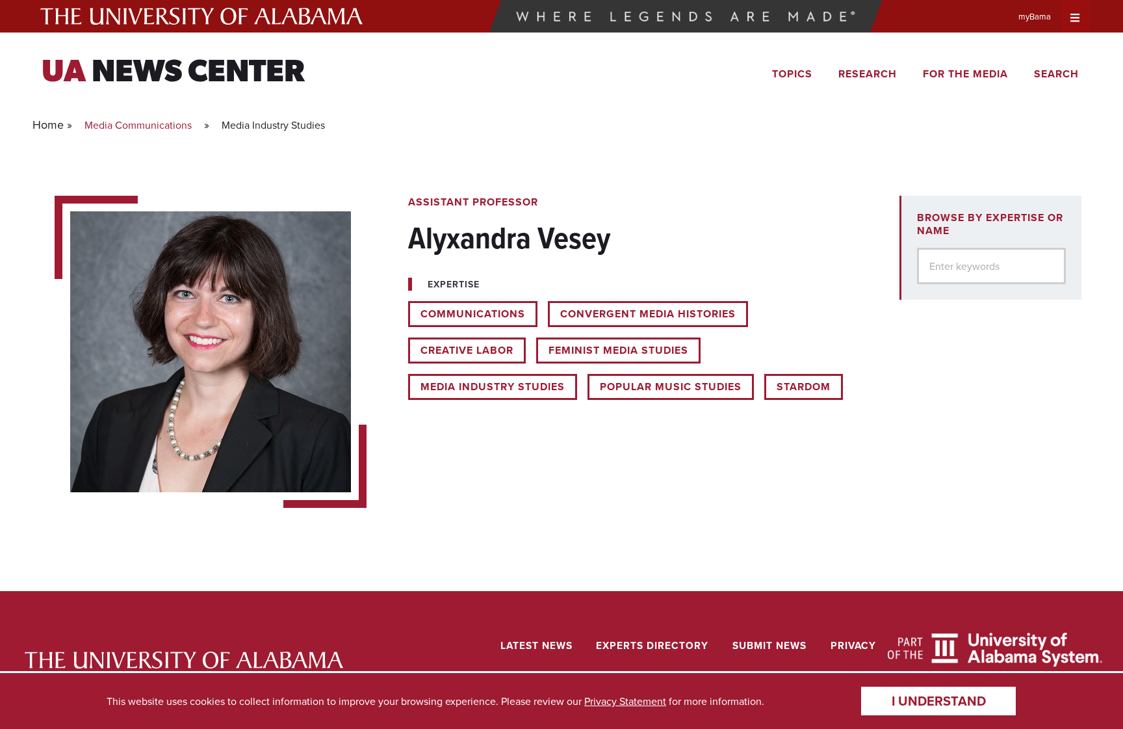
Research (867, 73)
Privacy (853, 645)
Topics (792, 73)
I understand (939, 700)
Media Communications (138, 125)
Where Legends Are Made (686, 16)
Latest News (536, 645)
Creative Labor (466, 350)
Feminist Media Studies (618, 350)
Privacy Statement (625, 701)
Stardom (804, 386)
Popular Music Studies (671, 386)
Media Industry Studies (492, 386)
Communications (472, 313)
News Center (173, 73)
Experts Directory (652, 645)
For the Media (965, 73)
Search (1056, 73)
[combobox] (991, 266)
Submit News (769, 645)
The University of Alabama (201, 16)
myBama (1034, 16)
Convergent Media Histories (648, 313)
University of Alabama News (184, 660)
